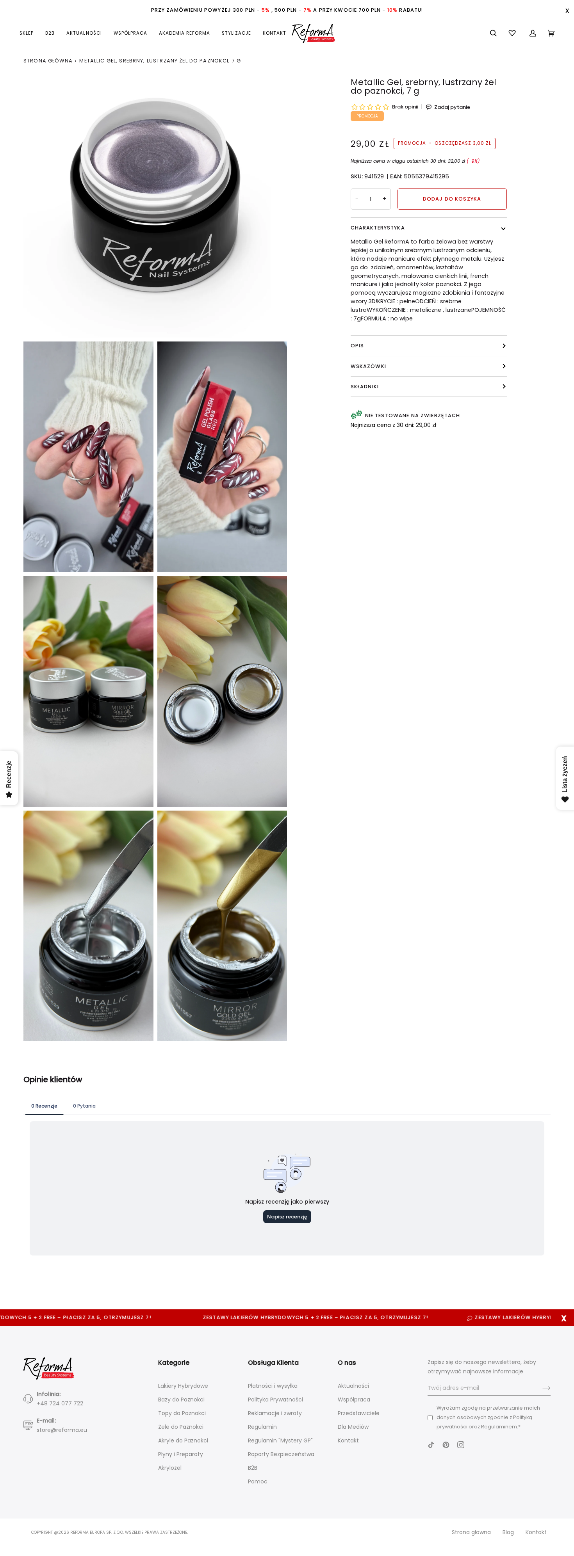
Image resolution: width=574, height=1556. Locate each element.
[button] (29, 33)
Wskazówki (368, 366)
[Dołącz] (540, 1388)
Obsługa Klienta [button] (273, 1362)
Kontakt (348, 1440)
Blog (508, 1532)
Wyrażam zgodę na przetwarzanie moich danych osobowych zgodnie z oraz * (488, 1417)
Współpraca (354, 1399)
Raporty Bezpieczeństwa (281, 1454)
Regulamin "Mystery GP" (280, 1440)
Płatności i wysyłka (273, 1386)
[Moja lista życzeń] (513, 33)
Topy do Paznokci (182, 1413)
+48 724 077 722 (60, 1403)
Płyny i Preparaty (180, 1454)
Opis (357, 345)
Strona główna (48, 60)
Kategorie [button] (173, 1362)
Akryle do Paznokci (183, 1440)
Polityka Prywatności (275, 1399)
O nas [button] (347, 1362)
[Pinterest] (445, 1444)
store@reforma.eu (62, 1430)
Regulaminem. (499, 1426)
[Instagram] (460, 1444)
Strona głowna (471, 1532)
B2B (252, 1468)
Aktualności (353, 1386)
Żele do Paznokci (180, 1427)
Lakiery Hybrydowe (183, 1386)
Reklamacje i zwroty (275, 1413)
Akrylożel (170, 1468)
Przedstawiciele (359, 1413)
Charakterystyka (378, 227)
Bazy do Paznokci (181, 1399)
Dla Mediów (353, 1427)
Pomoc (257, 1481)
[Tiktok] (431, 1444)
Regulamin (262, 1427)
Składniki (365, 386)
